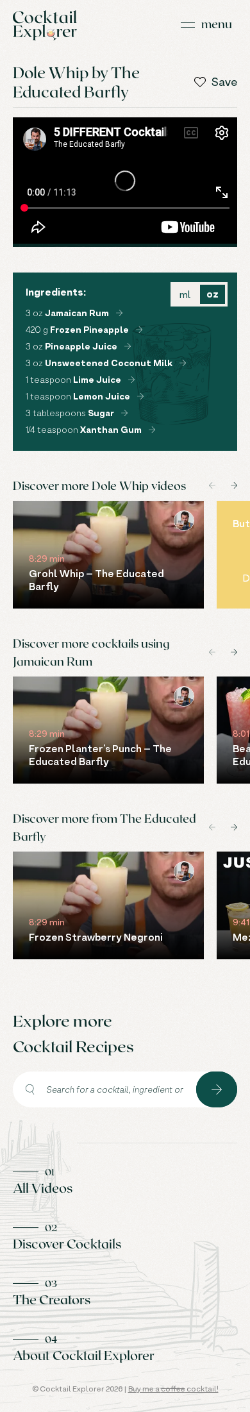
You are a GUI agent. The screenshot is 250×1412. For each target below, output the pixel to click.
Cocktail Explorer (45, 25)
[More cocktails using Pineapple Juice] (127, 346)
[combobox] (104, 1089)
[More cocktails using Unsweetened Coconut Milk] (182, 363)
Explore (216, 1089)
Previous (212, 485)
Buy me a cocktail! (173, 1388)
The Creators (51, 1299)
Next (234, 485)
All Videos (42, 1187)
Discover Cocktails (67, 1243)
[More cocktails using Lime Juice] (131, 379)
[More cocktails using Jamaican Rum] (119, 313)
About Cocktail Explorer (83, 1355)
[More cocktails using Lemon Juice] (140, 396)
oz (212, 294)
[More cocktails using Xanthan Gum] (152, 429)
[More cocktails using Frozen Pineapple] (139, 329)
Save (224, 82)
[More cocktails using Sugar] (124, 413)
